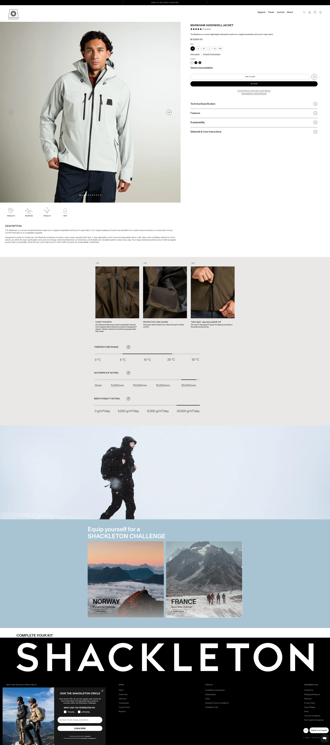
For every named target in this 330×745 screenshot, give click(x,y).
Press (306, 711)
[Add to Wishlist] (314, 77)
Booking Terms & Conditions (217, 703)
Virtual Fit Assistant (211, 54)
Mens (121, 690)
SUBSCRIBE (80, 728)
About (290, 12)
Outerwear (123, 694)
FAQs (207, 699)
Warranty (308, 699)
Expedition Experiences (215, 690)
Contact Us (308, 690)
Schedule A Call (211, 707)
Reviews (122, 711)
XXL (220, 48)
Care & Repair (309, 707)
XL (215, 48)
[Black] (195, 62)
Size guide (195, 54)
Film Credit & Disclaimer (314, 720)
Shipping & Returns (312, 694)
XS (193, 48)
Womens (122, 699)
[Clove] (199, 62)
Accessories (124, 703)
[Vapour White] (191, 62)
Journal (280, 12)
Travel (271, 12)
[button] (200, 29)
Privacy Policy (309, 703)
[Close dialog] (102, 690)
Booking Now (210, 694)
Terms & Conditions (312, 716)
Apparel (261, 12)
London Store (124, 707)
